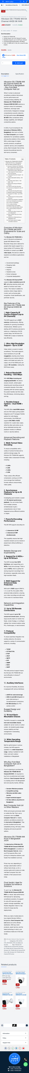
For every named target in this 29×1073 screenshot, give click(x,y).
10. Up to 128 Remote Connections (15, 201)
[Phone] (26, 1059)
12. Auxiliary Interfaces (12, 204)
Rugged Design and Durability (14, 205)
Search (20, 1)
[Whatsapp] (26, 1064)
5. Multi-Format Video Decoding (14, 186)
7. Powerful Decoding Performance (15, 190)
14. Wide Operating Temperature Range (15, 209)
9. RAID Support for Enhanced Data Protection (15, 197)
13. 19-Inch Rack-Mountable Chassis (15, 207)
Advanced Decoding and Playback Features (14, 184)
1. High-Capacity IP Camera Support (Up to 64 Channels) (15, 172)
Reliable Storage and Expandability (15, 192)
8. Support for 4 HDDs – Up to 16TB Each (15, 194)
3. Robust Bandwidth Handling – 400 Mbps (15, 178)
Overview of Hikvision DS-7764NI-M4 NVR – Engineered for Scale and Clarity (15, 167)
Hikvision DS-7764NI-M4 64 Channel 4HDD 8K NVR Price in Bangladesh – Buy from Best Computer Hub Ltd (14, 163)
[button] (26, 11)
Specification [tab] (19, 74)
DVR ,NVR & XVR (4, 16)
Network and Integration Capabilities (15, 199)
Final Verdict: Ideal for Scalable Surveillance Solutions (14, 221)
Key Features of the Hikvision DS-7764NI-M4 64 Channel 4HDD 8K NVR (15, 169)
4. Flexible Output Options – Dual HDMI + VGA (14, 181)
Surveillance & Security (12, 5)
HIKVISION (11, 16)
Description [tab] (5, 74)
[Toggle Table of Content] (21, 159)
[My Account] (24, 1)
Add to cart (20, 63)
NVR (15, 16)
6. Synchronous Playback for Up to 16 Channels (15, 188)
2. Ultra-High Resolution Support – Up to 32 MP (15, 175)
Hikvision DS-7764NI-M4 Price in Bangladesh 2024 (15, 218)
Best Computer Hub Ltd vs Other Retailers (15, 215)
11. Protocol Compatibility (13, 202)
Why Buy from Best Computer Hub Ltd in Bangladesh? (15, 212)
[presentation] (2, 1025)
